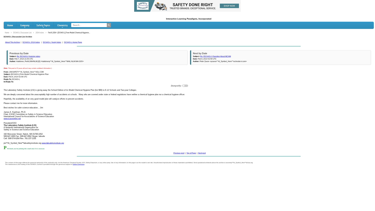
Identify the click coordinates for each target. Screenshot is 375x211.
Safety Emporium (78, 164)
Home (10, 25)
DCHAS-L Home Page (73, 42)
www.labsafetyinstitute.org (53, 143)
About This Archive (12, 42)
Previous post (178, 153)
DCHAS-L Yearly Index (52, 42)
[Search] (109, 25)
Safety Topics (43, 25)
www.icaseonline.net (12, 119)
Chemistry (62, 25)
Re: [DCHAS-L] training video (28, 56)
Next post (202, 153)
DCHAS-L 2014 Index (31, 42)
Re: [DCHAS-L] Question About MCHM (215, 56)
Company (24, 25)
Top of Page (191, 153)
